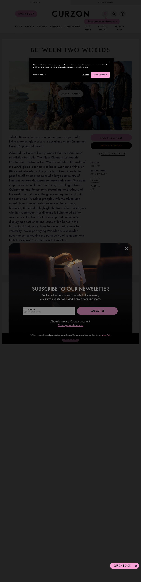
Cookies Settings (39, 74)
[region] (71, 70)
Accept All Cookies (100, 74)
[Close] (110, 62)
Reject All (85, 74)
